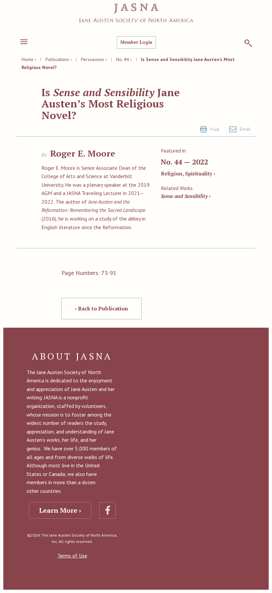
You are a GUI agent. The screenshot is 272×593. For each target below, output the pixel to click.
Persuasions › (94, 59)
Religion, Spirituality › (188, 173)
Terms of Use (72, 555)
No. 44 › (124, 59)
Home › (29, 59)
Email (245, 129)
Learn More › (60, 510)
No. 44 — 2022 (184, 161)
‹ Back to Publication (101, 308)
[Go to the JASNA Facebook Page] (107, 510)
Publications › (58, 59)
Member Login (136, 42)
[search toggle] (248, 43)
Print (214, 129)
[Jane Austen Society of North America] (136, 13)
